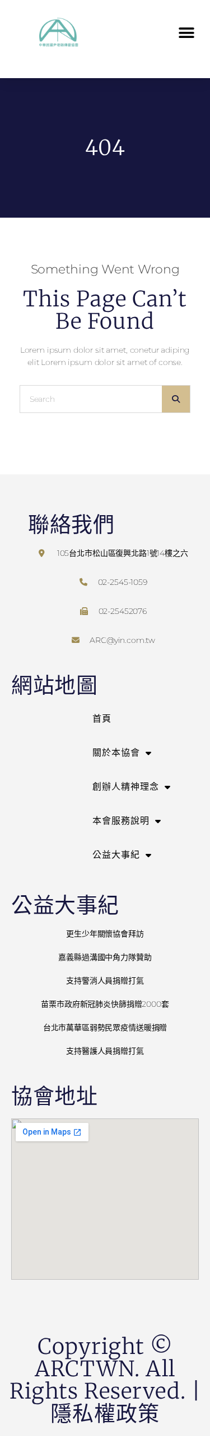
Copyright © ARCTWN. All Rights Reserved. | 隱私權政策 (105, 1380)
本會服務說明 (121, 820)
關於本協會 (116, 752)
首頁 (101, 718)
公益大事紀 (116, 854)
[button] (186, 32)
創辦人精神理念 (125, 786)
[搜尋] (176, 399)
